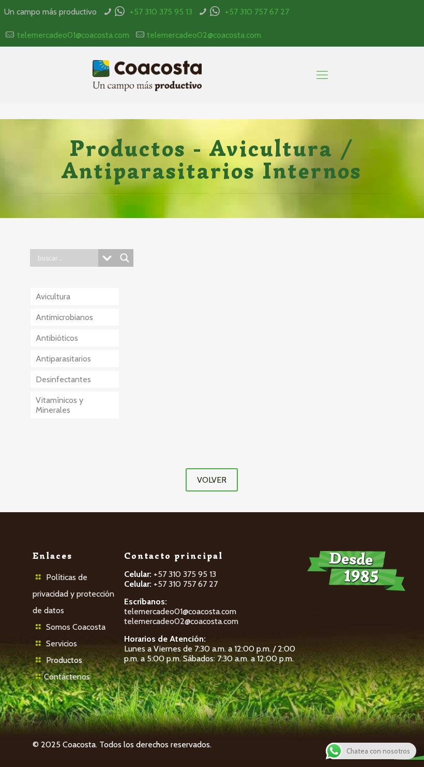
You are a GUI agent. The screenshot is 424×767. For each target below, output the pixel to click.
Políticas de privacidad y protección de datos (73, 593)
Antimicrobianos (64, 317)
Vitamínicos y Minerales (59, 405)
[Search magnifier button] (124, 258)
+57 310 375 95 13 (161, 12)
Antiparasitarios (63, 359)
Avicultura (53, 296)
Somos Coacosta (75, 627)
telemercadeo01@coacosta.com (73, 35)
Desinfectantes (63, 379)
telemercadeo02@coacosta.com (204, 35)
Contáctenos (67, 677)
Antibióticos (57, 338)
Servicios (61, 643)
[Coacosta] (147, 75)
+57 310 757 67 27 (257, 12)
